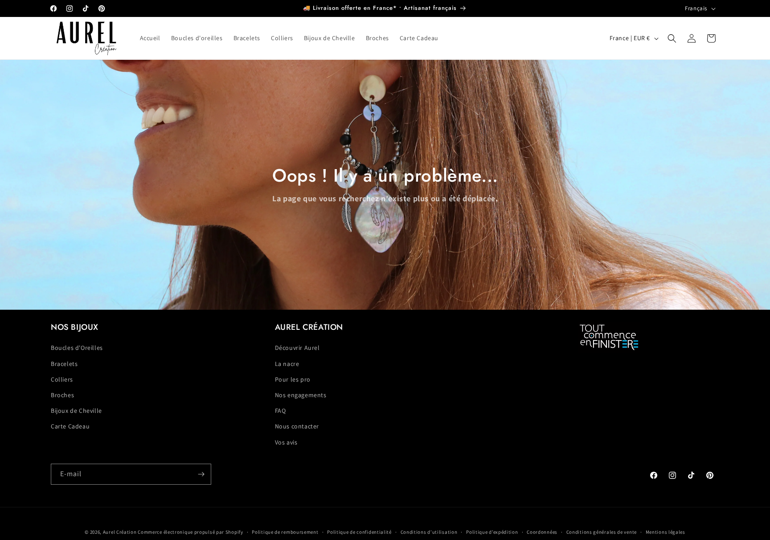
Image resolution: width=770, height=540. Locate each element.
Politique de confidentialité (359, 532)
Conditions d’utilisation (429, 532)
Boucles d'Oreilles (77, 348)
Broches (62, 395)
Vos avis (286, 442)
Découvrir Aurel (297, 348)
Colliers (62, 379)
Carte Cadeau (70, 426)
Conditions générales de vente (601, 532)
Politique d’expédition (492, 532)
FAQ (280, 411)
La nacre (287, 364)
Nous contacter (297, 426)
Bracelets (64, 364)
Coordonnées (542, 532)
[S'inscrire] (201, 474)
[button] (672, 38)
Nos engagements (301, 395)
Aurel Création (120, 532)
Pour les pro (293, 379)
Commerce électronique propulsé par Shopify (190, 532)
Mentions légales (665, 532)
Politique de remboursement (285, 532)
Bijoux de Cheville (76, 411)
